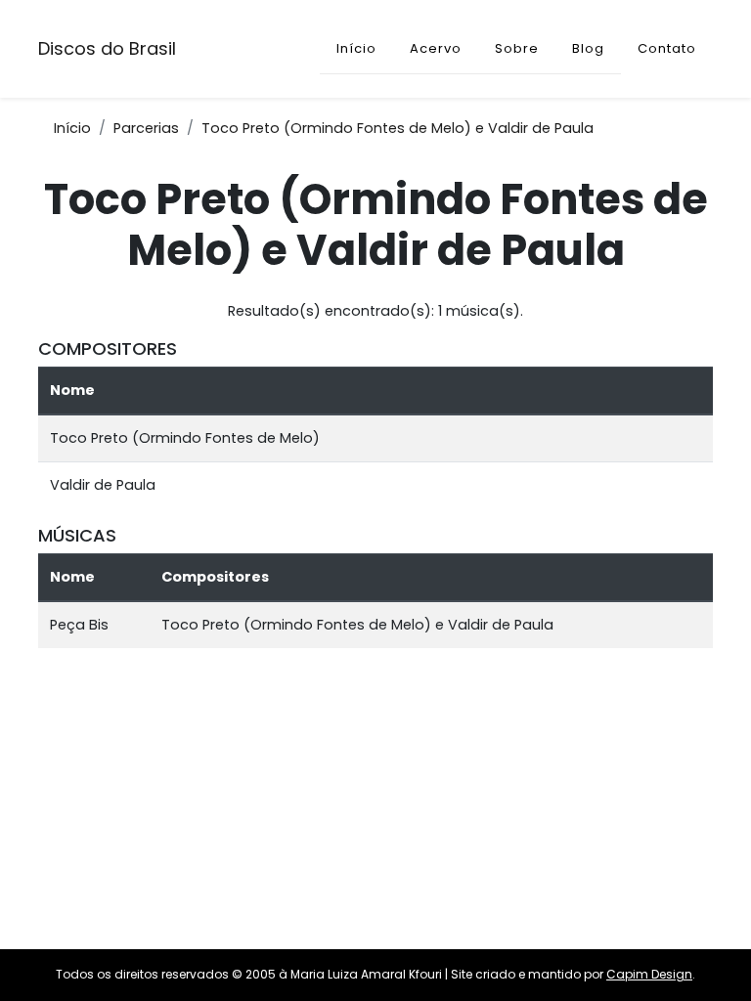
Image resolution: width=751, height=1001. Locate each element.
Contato (667, 48)
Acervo (436, 48)
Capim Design (649, 974)
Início (356, 48)
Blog (588, 48)
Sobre (517, 48)
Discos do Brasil (107, 48)
